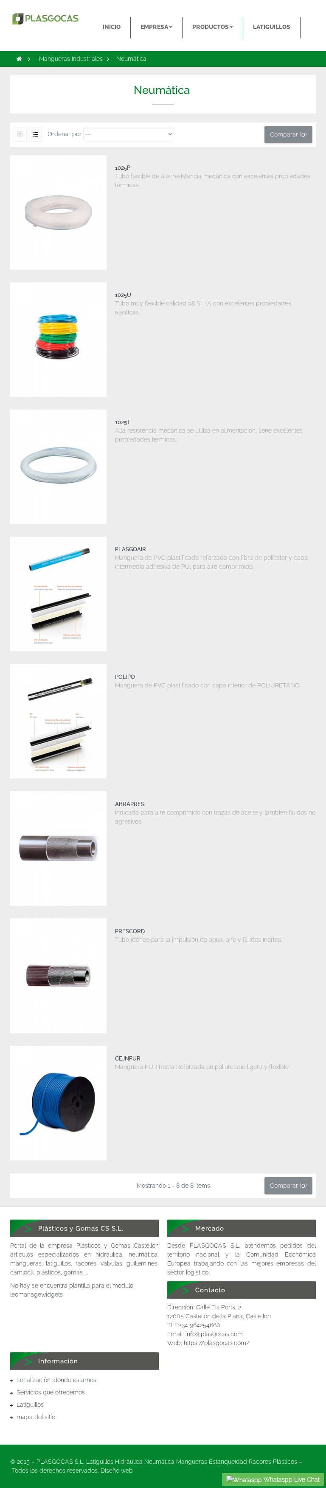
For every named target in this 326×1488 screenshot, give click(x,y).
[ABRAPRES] (58, 848)
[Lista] (35, 135)
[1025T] (58, 467)
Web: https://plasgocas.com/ (208, 1343)
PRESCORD (130, 931)
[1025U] (58, 339)
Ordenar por (65, 134)
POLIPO (125, 677)
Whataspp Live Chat (291, 1479)
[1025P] (58, 212)
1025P (122, 168)
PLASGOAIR (130, 549)
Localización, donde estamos (56, 1380)
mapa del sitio (36, 1417)
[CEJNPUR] (58, 1103)
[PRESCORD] (58, 975)
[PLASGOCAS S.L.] (45, 16)
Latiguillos (30, 1404)
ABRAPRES (129, 804)
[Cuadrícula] (20, 135)
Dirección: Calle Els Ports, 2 (204, 1307)
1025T (122, 422)
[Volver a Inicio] (19, 58)
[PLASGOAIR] (58, 594)
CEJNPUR (128, 1058)
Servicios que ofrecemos (51, 1392)
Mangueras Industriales (71, 58)
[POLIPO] (58, 721)
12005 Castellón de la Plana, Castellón (219, 1316)
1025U (123, 295)
